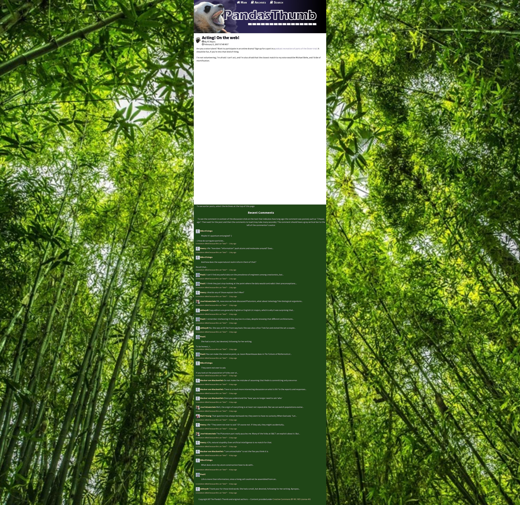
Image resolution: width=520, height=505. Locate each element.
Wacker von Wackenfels (212, 380)
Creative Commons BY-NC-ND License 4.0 (292, 499)
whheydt (204, 310)
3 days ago (233, 375)
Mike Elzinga (206, 230)
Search (278, 2)
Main (243, 2)
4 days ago (233, 455)
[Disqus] (260, 97)
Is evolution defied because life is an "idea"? (212, 243)
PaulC (203, 274)
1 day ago (232, 243)
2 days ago (233, 296)
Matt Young (205, 415)
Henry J (204, 248)
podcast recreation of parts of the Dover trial (296, 48)
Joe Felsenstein (208, 301)
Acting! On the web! (220, 37)
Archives (260, 2)
